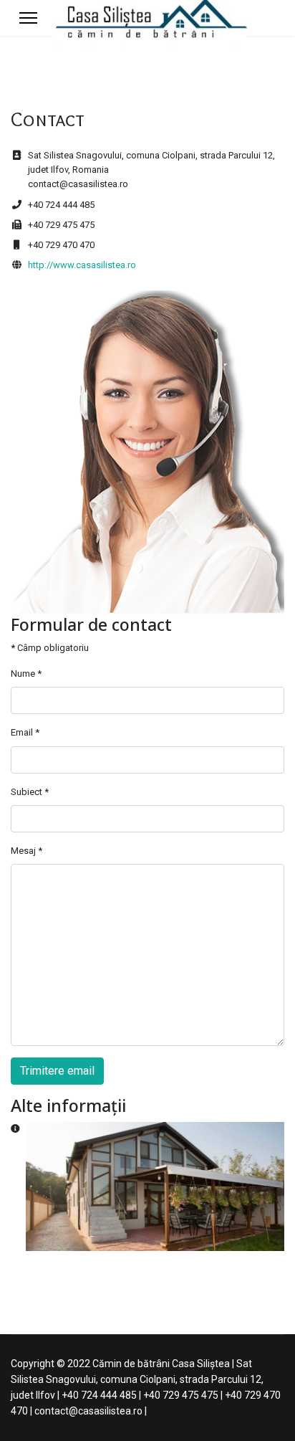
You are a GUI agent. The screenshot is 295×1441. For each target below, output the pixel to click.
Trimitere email (57, 1071)
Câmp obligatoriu (50, 647)
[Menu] (28, 18)
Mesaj (26, 850)
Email (25, 732)
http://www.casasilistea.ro (82, 265)
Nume (26, 673)
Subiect (30, 791)
